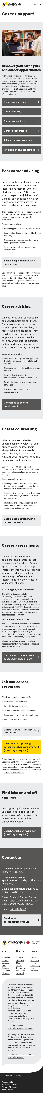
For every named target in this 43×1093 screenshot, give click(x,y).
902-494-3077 (18, 909)
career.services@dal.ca (14, 281)
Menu (37, 5)
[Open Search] (30, 5)
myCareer (26, 233)
